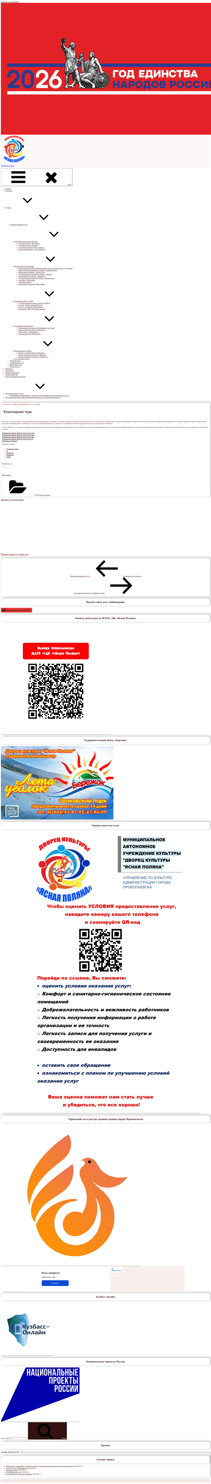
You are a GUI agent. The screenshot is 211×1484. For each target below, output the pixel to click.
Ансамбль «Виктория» (26, 280)
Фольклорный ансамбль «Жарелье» (31, 276)
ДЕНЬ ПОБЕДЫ (11, 375)
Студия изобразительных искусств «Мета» (34, 303)
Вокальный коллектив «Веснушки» (31, 284)
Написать (55, 1283)
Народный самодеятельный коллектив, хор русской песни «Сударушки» (45, 268)
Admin (37, 404)
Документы (9, 371)
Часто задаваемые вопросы (15, 377)
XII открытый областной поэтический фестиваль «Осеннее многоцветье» (33, 397)
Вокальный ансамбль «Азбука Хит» (31, 272)
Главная (8, 189)
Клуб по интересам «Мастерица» (30, 307)
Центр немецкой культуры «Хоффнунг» (33, 357)
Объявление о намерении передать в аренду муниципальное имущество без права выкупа (40, 1466)
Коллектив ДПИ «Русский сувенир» (32, 309)
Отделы (8, 208)
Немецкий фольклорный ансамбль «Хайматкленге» (37, 270)
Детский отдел (15, 361)
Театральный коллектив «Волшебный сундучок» (36, 328)
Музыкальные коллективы (24, 266)
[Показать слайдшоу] (10, 441)
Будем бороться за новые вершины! (19, 1474)
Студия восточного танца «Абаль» (31, 247)
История (8, 191)
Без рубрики (45, 495)
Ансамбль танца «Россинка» (29, 243)
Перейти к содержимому (10, 2)
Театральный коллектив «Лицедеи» (31, 330)
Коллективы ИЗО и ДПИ (23, 301)
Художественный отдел (18, 225)
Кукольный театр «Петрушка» (29, 334)
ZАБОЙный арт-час (13, 1472)
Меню (70, 185)
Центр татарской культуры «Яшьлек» (32, 355)
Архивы (4, 1452)
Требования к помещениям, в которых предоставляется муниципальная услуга (39, 395)
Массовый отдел (16, 365)
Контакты (9, 369)
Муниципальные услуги (14, 394)
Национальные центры (22, 351)
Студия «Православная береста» (30, 305)
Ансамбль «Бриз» (25, 282)
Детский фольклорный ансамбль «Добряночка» (36, 278)
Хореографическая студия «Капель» (31, 249)
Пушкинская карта (12, 373)
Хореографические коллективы (26, 241)
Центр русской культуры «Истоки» (31, 353)
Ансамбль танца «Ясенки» (28, 245)
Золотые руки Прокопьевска (16, 1468)
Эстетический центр (21, 359)
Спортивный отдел (17, 363)
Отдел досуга (15, 367)
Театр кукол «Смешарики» (28, 332)
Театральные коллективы (23, 326)
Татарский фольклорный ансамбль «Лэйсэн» (35, 274)
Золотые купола (12, 1470)
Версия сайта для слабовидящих (18, 610)
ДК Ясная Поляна (7, 166)
